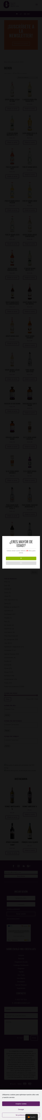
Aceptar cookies (21, 1104)
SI (21, 558)
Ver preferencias (21, 1115)
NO (21, 563)
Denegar (21, 1109)
